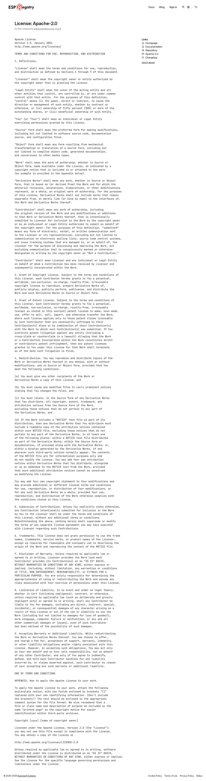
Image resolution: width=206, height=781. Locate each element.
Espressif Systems (27, 776)
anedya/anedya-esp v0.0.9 (47, 28)
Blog (162, 7)
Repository (151, 50)
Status (199, 776)
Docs (151, 7)
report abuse (148, 62)
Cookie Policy (155, 776)
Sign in (173, 7)
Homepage (151, 43)
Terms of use (170, 776)
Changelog (151, 57)
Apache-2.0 (151, 53)
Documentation (153, 46)
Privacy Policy (187, 776)
